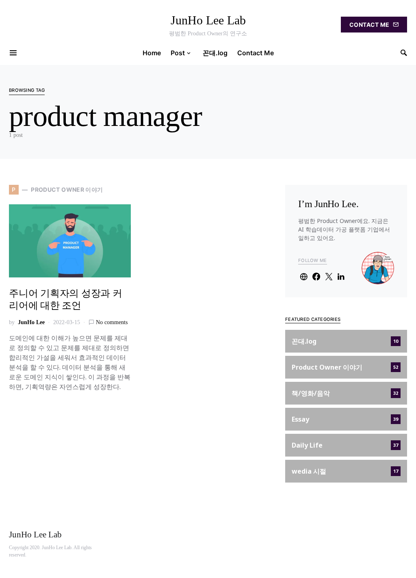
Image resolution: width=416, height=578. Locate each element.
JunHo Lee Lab (208, 20)
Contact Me (369, 24)
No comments (112, 322)
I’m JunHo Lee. (328, 204)
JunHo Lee (31, 322)
